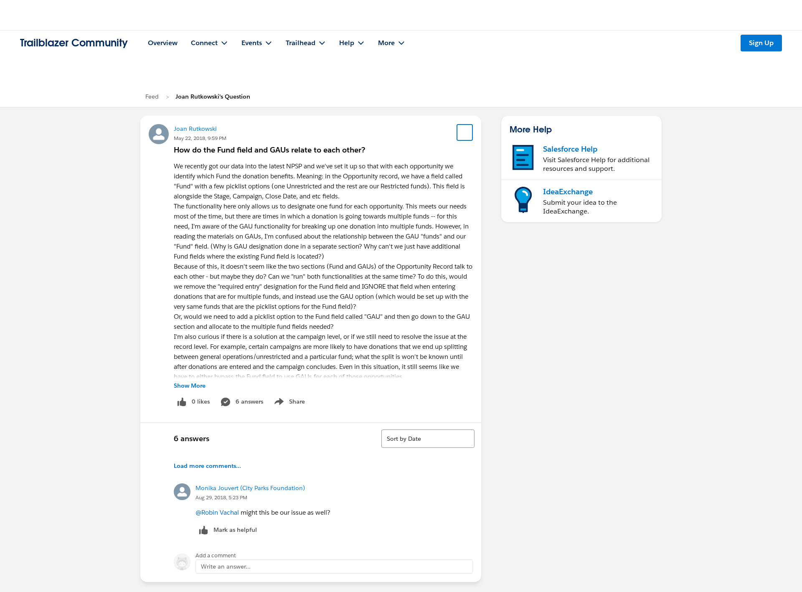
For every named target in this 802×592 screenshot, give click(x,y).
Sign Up (761, 42)
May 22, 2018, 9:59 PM (200, 138)
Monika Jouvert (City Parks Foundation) (250, 488)
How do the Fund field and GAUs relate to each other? (269, 150)
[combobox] (428, 438)
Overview (163, 42)
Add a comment (215, 555)
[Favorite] (464, 132)
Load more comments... (207, 466)
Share (288, 403)
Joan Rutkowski (195, 128)
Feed (152, 96)
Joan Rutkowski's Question (212, 96)
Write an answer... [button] (226, 566)
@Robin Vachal (217, 512)
